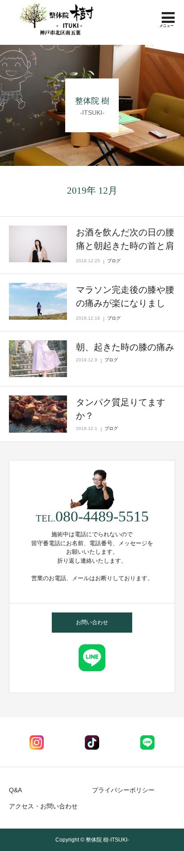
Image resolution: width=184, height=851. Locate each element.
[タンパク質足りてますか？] (38, 414)
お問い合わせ (92, 622)
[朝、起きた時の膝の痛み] (38, 359)
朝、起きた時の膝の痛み (125, 347)
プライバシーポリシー (123, 790)
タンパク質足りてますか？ (120, 409)
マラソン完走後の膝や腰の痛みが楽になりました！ (125, 303)
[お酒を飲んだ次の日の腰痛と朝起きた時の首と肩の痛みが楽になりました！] (38, 244)
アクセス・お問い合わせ (43, 806)
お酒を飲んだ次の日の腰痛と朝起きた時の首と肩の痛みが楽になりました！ (125, 252)
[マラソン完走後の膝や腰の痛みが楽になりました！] (38, 301)
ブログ (114, 260)
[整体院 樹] (56, 20)
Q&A (15, 790)
